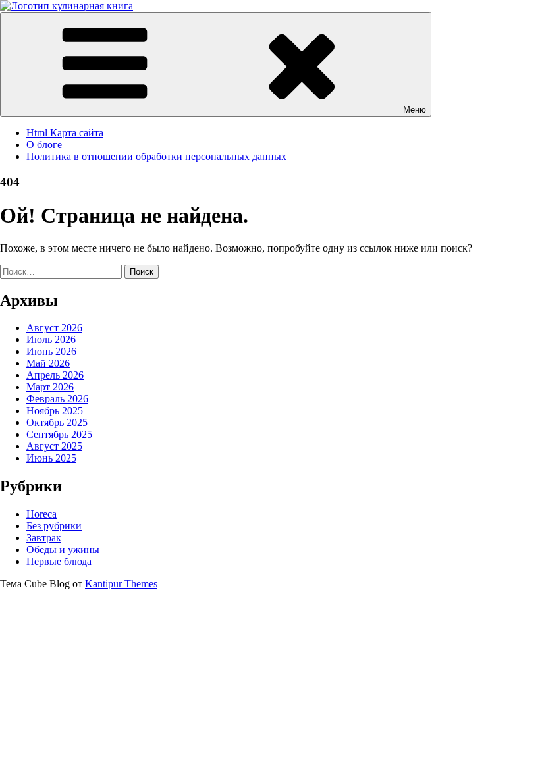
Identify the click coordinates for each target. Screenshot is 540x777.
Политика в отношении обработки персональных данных (156, 156)
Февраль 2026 (57, 398)
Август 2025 (54, 446)
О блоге (44, 144)
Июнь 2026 (51, 351)
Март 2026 (50, 386)
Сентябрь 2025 (59, 434)
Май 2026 (48, 363)
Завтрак (43, 537)
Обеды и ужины (62, 549)
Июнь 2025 (51, 458)
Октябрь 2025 (57, 422)
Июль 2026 (51, 339)
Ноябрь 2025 (54, 410)
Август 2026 (54, 327)
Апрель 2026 (55, 375)
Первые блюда (59, 561)
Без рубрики (54, 525)
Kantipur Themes (121, 583)
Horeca (41, 514)
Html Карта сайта (64, 132)
